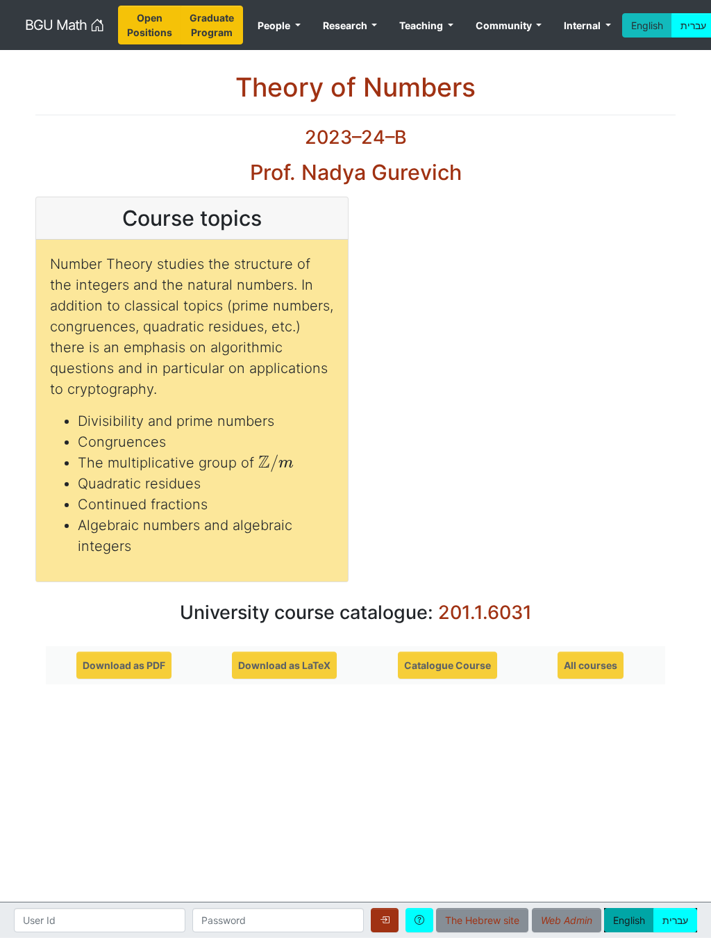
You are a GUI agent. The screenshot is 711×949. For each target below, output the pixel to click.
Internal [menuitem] (583, 25)
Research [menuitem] (346, 25)
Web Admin (566, 920)
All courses (590, 665)
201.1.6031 (485, 612)
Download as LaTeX (284, 665)
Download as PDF (124, 665)
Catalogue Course (447, 665)
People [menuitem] (275, 25)
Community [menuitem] (505, 25)
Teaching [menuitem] (422, 25)
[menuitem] (149, 25)
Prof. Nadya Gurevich (356, 172)
